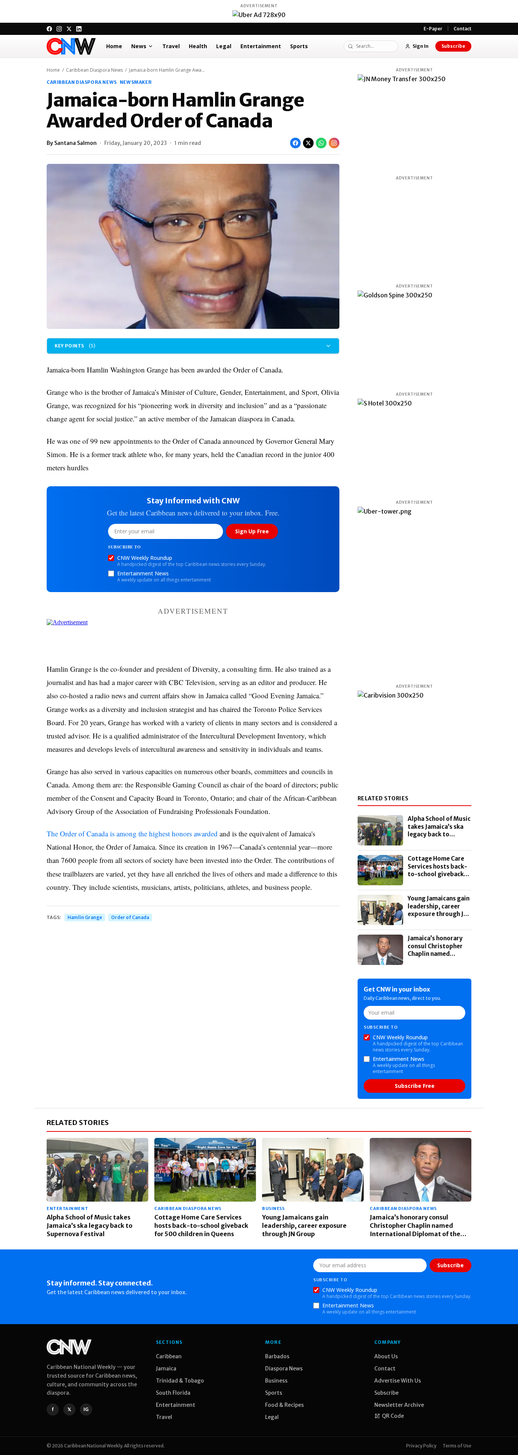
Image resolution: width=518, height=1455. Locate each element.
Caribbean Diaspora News (94, 70)
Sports (299, 46)
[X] (69, 28)
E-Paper (433, 28)
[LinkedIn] (79, 28)
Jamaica (166, 1368)
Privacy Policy (421, 1446)
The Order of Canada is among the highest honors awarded (132, 833)
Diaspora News (284, 1368)
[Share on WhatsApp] (321, 143)
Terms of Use (457, 1446)
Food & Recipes (284, 1405)
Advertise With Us (397, 1380)
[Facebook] (49, 28)
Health (198, 46)
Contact (462, 28)
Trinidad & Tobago (180, 1380)
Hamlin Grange (84, 917)
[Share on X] (308, 143)
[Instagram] (59, 28)
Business (273, 1208)
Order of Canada (130, 917)
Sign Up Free (252, 531)
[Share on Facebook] (295, 143)
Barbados (277, 1356)
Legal (223, 46)
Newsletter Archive (399, 1405)
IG (86, 1409)
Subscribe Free (415, 1085)
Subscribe (453, 46)
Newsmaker (136, 82)
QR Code (393, 1416)
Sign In (421, 46)
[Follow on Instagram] (334, 143)
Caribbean (169, 1356)
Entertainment (260, 46)
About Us (386, 1356)
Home (114, 46)
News (138, 46)
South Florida (173, 1392)
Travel (171, 46)
